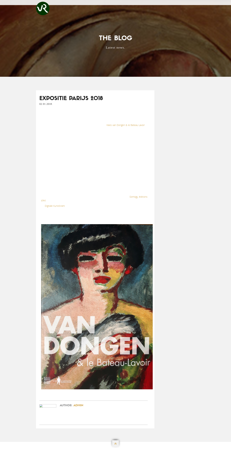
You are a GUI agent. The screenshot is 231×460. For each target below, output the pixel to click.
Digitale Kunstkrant (55, 205)
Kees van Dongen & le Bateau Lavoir (126, 125)
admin (78, 405)
